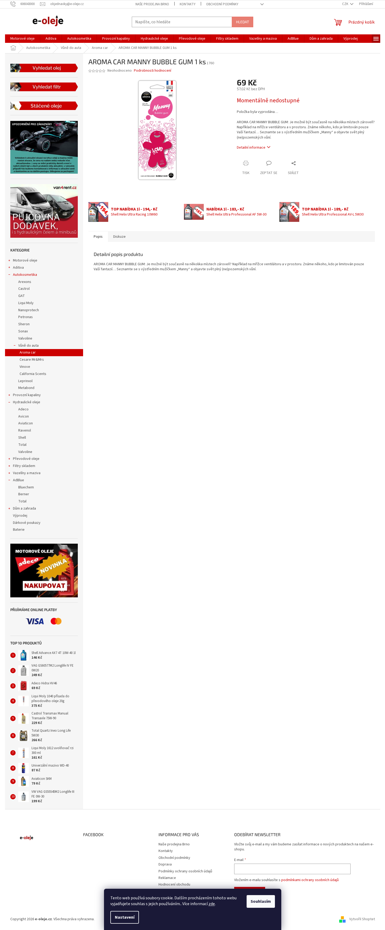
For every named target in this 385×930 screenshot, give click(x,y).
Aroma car (28, 352)
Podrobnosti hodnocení (152, 70)
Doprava (165, 864)
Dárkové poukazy (26, 522)
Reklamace (167, 878)
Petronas (25, 317)
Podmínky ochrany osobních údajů (185, 871)
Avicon (23, 416)
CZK (345, 4)
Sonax (23, 331)
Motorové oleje (25, 260)
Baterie (19, 529)
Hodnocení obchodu (174, 884)
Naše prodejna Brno (152, 4)
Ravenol (24, 430)
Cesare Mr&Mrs (32, 359)
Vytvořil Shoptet (362, 919)
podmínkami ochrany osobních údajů (310, 880)
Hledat (242, 22)
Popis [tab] (98, 236)
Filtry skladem (24, 466)
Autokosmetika (25, 274)
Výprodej (20, 515)
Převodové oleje (26, 458)
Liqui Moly (26, 303)
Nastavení (124, 917)
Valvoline (25, 338)
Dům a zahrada (24, 508)
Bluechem (26, 487)
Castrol (24, 288)
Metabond (26, 388)
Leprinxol (25, 381)
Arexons (24, 282)
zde (212, 904)
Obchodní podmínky (222, 4)
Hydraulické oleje (26, 402)
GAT (21, 296)
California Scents (33, 374)
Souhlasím (261, 901)
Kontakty (188, 4)
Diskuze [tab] (119, 236)
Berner (23, 494)
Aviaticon (25, 423)
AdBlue (18, 480)
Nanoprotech (28, 310)
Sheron (24, 324)
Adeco (23, 409)
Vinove (25, 366)
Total (22, 444)
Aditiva (18, 267)
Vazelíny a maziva (26, 473)
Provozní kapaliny (27, 395)
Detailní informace (251, 147)
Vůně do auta (28, 345)
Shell (22, 437)
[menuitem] (22, 38)
